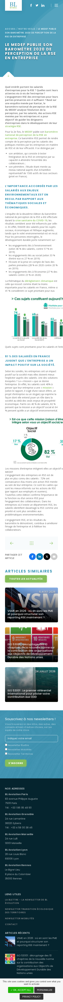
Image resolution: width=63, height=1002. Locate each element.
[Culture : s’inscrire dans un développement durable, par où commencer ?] (16, 543)
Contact (11, 924)
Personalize (44, 990)
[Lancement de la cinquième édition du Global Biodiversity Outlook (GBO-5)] (46, 543)
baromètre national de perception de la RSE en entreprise (31, 135)
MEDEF (28, 131)
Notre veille (26, 28)
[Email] (54, 556)
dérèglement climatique (39, 280)
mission (47, 387)
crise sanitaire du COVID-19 (31, 220)
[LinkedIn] (39, 556)
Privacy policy (31, 996)
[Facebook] (32, 556)
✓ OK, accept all (21, 990)
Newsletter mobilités (19, 918)
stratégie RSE (13, 126)
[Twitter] (47, 556)
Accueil (10, 28)
